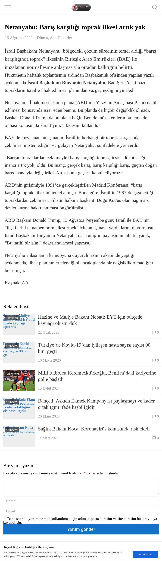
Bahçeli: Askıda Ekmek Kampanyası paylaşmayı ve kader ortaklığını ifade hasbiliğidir (96, 404)
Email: (11, 511)
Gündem (11, 346)
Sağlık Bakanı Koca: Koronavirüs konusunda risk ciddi (94, 429)
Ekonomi (12, 318)
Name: (11, 501)
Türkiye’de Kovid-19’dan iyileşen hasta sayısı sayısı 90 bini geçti (94, 348)
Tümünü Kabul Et (145, 554)
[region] (81, 551)
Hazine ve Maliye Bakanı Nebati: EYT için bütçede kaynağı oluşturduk (90, 320)
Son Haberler (61, 37)
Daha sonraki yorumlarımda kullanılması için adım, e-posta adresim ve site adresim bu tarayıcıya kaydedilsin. (80, 520)
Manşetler (12, 373)
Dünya (42, 37)
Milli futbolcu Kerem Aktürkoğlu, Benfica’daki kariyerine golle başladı (97, 376)
